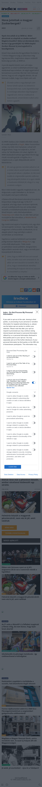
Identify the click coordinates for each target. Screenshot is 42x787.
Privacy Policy (33, 474)
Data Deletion (8, 474)
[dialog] (21, 393)
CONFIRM (13, 467)
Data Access (21, 474)
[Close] (38, 313)
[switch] (33, 356)
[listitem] (21, 351)
